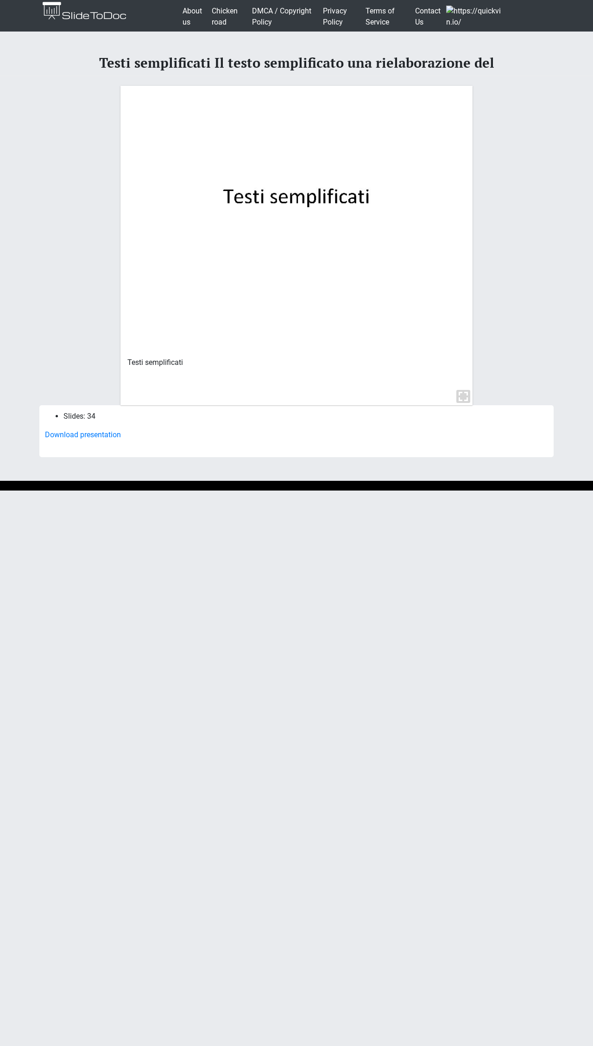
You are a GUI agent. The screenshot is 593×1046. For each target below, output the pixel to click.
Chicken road (225, 16)
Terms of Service (380, 16)
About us (192, 16)
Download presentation (83, 434)
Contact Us (428, 16)
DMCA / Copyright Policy (281, 16)
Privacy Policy (335, 16)
